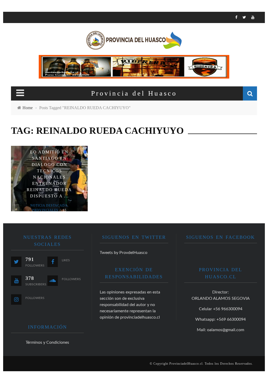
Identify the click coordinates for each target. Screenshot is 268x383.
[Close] (11, 19)
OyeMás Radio (26, 46)
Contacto (22, 89)
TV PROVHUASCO (28, 57)
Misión (18, 67)
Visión (18, 78)
